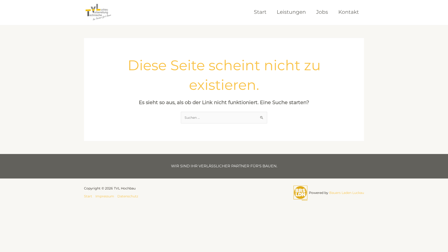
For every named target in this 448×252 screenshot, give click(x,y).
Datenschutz (127, 196)
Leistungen (291, 12)
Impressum (104, 196)
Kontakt (348, 12)
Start (260, 12)
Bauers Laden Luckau (346, 193)
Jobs (322, 12)
